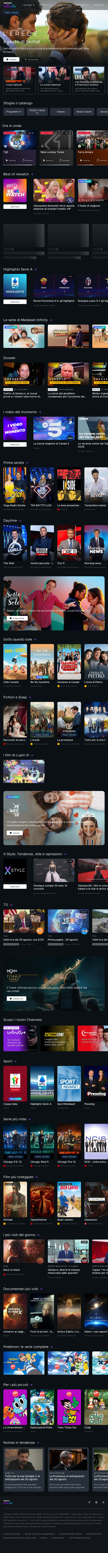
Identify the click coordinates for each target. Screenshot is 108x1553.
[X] (103, 1502)
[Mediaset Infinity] (9, 5)
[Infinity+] (20, 1038)
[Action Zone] (57, 1038)
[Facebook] (89, 1502)
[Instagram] (96, 1502)
